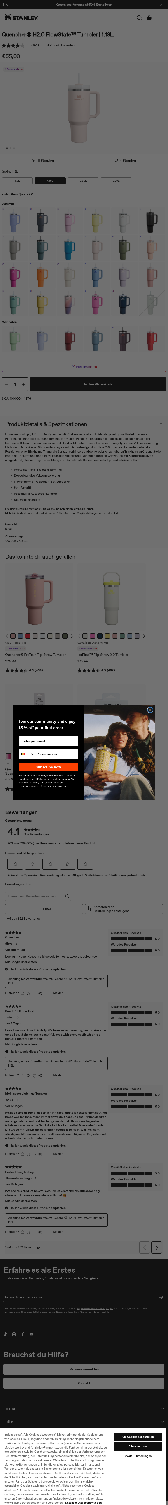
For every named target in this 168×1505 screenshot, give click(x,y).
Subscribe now (48, 767)
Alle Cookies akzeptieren (138, 1436)
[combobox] (27, 754)
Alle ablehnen (138, 1446)
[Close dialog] (150, 710)
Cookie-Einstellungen (138, 1456)
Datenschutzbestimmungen (83, 1502)
